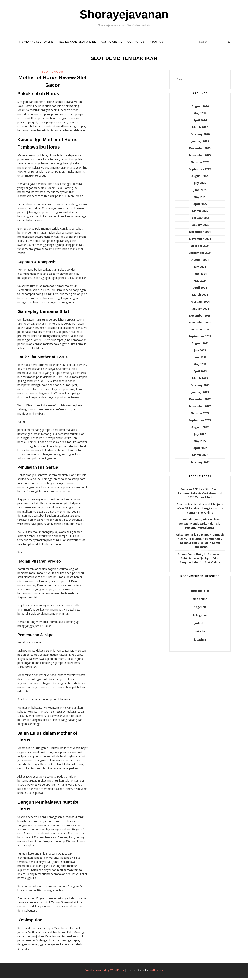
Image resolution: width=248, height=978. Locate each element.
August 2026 (200, 106)
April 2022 (200, 448)
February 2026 (200, 134)
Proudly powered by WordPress (104, 970)
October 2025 (200, 162)
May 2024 (200, 280)
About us (156, 41)
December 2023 (200, 315)
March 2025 (200, 211)
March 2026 (200, 127)
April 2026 (200, 120)
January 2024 (200, 308)
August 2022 (200, 427)
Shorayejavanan (124, 14)
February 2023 (200, 385)
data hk (200, 631)
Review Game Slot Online (77, 41)
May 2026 (200, 113)
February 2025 (200, 218)
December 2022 (200, 399)
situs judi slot (199, 591)
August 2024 (200, 259)
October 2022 (200, 413)
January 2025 (200, 225)
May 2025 (200, 197)
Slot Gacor (52, 71)
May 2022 (200, 441)
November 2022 (200, 406)
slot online (200, 599)
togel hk (200, 607)
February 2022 (200, 462)
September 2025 (200, 169)
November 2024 (200, 239)
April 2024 (200, 287)
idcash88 (200, 639)
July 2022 (200, 434)
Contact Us (135, 41)
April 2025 (200, 204)
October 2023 (200, 329)
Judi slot (200, 623)
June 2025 (200, 190)
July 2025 (200, 183)
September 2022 (200, 420)
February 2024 (200, 301)
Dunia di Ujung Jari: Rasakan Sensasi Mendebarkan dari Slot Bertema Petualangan (200, 523)
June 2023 (200, 357)
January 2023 (200, 392)
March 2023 (200, 378)
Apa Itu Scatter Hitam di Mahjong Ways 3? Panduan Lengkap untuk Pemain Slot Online (200, 508)
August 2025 (200, 176)
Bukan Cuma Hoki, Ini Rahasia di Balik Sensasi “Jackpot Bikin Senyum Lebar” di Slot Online (200, 558)
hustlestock (156, 970)
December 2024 (200, 232)
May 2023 (200, 364)
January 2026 (200, 141)
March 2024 (200, 294)
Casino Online (111, 41)
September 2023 (200, 336)
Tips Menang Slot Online (35, 41)
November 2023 (200, 322)
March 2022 (200, 455)
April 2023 (200, 371)
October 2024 (200, 246)
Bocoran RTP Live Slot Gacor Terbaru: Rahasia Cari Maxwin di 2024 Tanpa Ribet (200, 493)
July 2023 (200, 350)
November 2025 (200, 155)
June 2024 (200, 273)
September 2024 (200, 253)
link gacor (200, 615)
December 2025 (200, 148)
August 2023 (200, 343)
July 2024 (200, 266)
